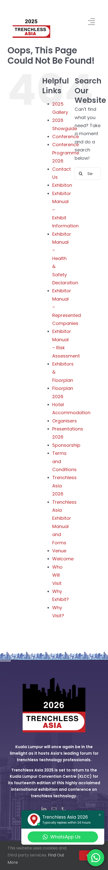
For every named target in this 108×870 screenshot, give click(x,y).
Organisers (64, 421)
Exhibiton (62, 185)
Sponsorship (66, 445)
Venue (59, 551)
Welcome (63, 559)
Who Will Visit (57, 575)
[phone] (64, 809)
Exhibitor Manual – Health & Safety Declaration (65, 258)
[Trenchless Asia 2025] (31, 7)
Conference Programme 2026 (65, 152)
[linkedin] (43, 809)
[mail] (54, 809)
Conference (65, 136)
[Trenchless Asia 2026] (54, 680)
